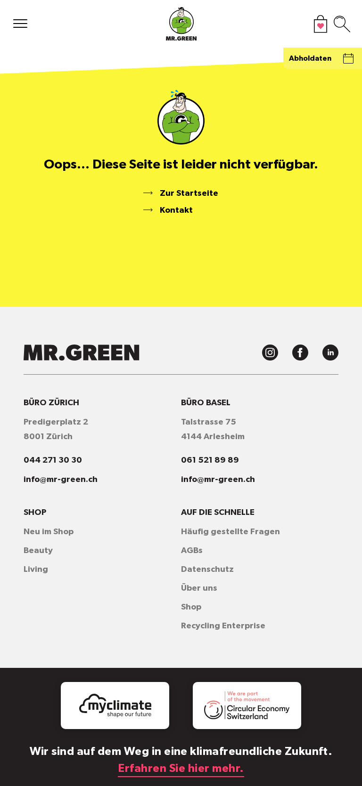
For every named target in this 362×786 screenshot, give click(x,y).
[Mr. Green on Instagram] (270, 353)
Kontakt (176, 210)
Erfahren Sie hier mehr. (181, 768)
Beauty (38, 550)
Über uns (199, 588)
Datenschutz (207, 569)
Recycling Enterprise (223, 626)
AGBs (192, 550)
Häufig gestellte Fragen (230, 532)
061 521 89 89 (210, 460)
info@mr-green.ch (61, 479)
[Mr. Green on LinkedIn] (330, 353)
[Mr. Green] (181, 26)
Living (36, 569)
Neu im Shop (49, 532)
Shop (191, 607)
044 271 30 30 (53, 460)
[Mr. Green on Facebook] (300, 353)
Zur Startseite (189, 193)
